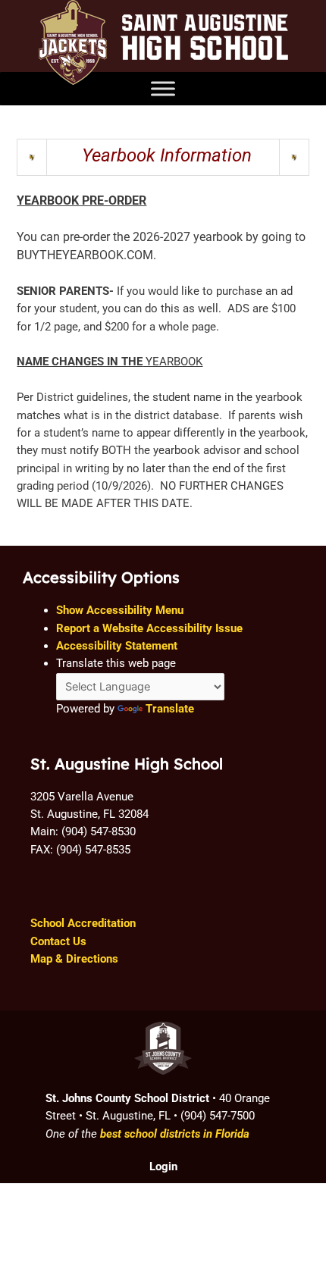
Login (163, 1166)
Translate (170, 709)
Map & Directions (74, 959)
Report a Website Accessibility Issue (149, 628)
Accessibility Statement (116, 646)
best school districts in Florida (174, 1134)
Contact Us (58, 941)
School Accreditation (83, 923)
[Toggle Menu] (163, 88)
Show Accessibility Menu (119, 610)
